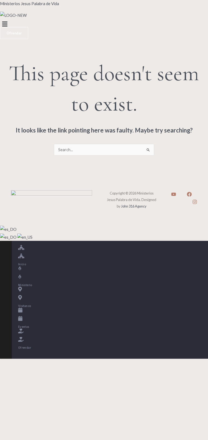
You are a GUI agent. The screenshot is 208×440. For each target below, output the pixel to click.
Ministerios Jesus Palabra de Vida (29, 3)
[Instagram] (194, 201)
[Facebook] (189, 194)
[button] (104, 24)
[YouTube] (173, 194)
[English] (24, 236)
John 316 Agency (134, 206)
